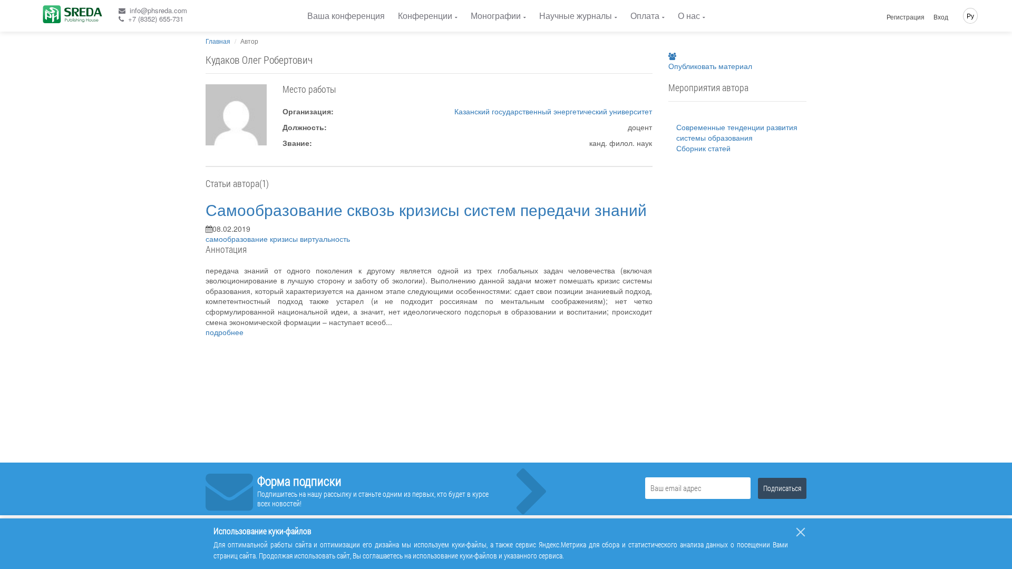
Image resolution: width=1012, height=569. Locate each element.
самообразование (238, 238)
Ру (970, 15)
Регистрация (906, 17)
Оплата (644, 15)
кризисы (285, 238)
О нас (689, 15)
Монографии (496, 15)
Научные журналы (575, 15)
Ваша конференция (346, 15)
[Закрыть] (800, 532)
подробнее (225, 332)
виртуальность (325, 238)
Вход (940, 17)
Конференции (425, 15)
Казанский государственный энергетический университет (553, 111)
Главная (218, 40)
